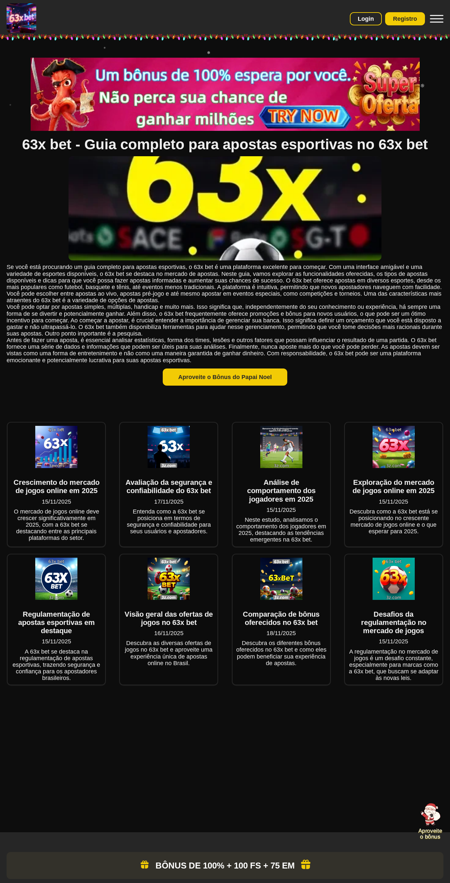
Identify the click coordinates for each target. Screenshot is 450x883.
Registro (405, 18)
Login (366, 18)
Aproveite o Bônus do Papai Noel (225, 377)
